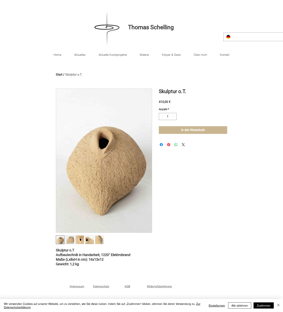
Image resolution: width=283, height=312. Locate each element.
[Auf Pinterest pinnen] (168, 144)
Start (59, 74)
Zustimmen (263, 305)
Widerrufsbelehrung (159, 286)
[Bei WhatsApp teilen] (176, 144)
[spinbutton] (167, 116)
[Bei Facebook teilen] (161, 144)
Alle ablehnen (239, 305)
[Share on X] (183, 144)
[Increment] (173, 116)
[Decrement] (161, 116)
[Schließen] (278, 305)
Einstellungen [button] (217, 305)
